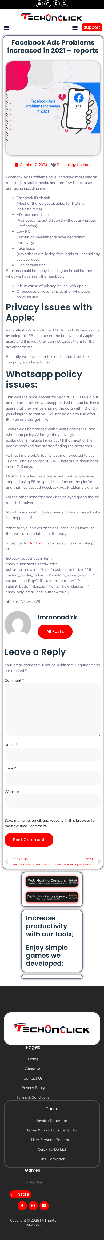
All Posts (55, 631)
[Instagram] (47, 3)
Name (11, 744)
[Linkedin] (56, 3)
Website (12, 791)
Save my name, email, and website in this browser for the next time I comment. (50, 823)
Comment (14, 680)
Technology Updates (74, 164)
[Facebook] (39, 3)
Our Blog (35, 543)
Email (10, 768)
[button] (64, 3)
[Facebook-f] (22, 1205)
